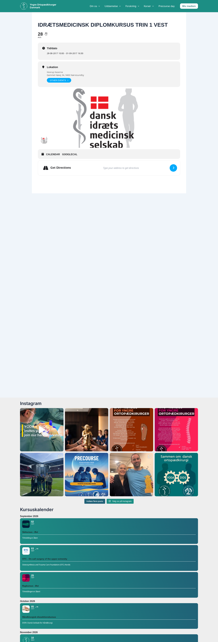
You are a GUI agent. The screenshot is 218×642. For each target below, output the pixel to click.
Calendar (53, 154)
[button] (189, 6)
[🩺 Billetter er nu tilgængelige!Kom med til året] (86, 474)
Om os (93, 6)
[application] (98, 6)
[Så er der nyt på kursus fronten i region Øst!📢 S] (176, 430)
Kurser (147, 6)
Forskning (130, 6)
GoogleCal (69, 154)
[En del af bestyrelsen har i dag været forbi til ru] (41, 474)
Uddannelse (111, 6)
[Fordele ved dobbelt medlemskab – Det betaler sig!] (176, 474)
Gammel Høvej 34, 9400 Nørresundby (65, 75)
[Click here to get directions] (173, 168)
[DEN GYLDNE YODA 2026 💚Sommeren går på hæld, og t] (86, 430)
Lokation (52, 67)
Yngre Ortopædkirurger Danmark (43, 6)
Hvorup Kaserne (55, 72)
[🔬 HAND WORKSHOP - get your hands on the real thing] (41, 430)
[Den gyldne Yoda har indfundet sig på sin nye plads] (131, 474)
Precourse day (167, 6)
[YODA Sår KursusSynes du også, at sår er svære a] (131, 430)
